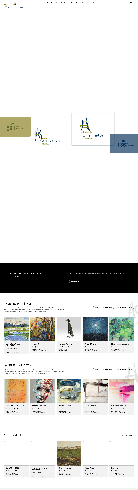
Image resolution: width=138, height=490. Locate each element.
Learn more (74, 281)
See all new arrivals (127, 435)
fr (131, 2)
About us (46, 2)
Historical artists (81, 2)
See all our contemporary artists (103, 307)
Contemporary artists (67, 2)
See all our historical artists (124, 307)
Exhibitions (91, 2)
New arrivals (55, 2)
